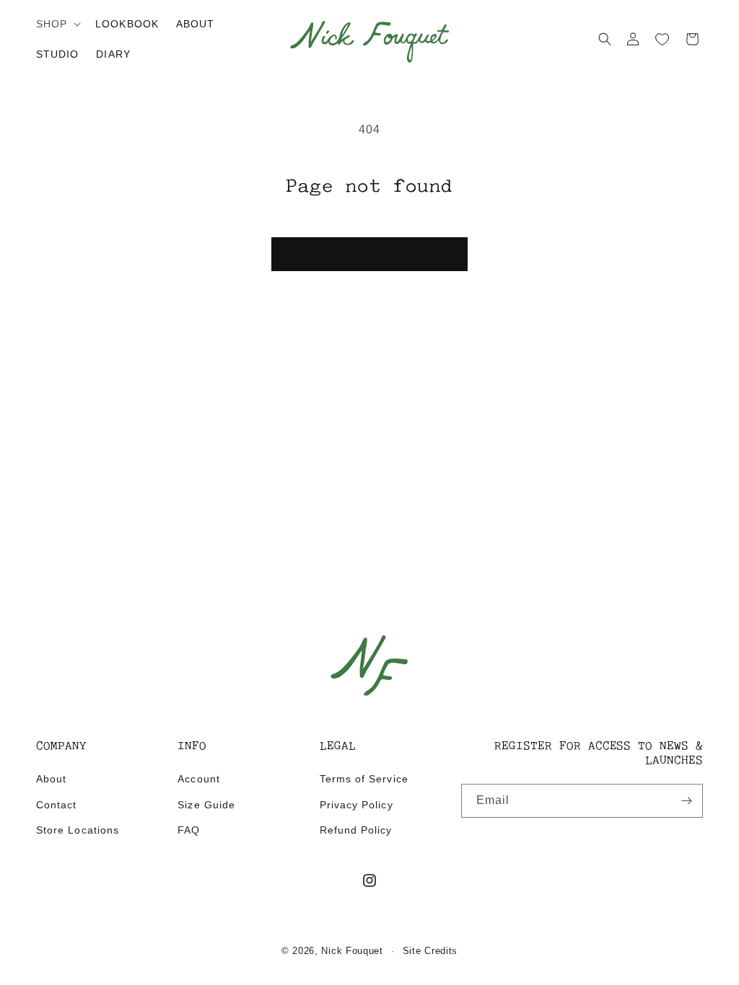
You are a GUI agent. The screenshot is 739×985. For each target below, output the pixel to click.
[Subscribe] (686, 801)
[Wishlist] (662, 39)
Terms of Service (364, 779)
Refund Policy (356, 830)
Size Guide (206, 804)
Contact (56, 804)
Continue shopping (369, 253)
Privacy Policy (356, 804)
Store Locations (77, 830)
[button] (57, 24)
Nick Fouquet (351, 950)
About (51, 779)
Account (198, 779)
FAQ (189, 830)
